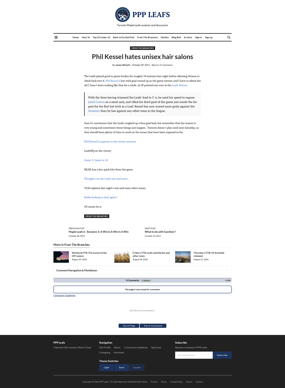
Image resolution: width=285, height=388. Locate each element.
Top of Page (129, 325)
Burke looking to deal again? (100, 197)
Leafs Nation (179, 85)
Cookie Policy (176, 381)
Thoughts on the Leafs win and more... (107, 178)
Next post (150, 228)
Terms (164, 381)
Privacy (154, 381)
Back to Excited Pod (123, 37)
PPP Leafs (151, 14)
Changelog (104, 352)
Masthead (119, 352)
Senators (94, 111)
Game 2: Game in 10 (96, 160)
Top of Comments (153, 325)
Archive (188, 37)
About (117, 347)
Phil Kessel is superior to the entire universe (110, 141)
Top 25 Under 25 (101, 37)
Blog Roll (176, 37)
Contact (199, 381)
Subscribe (222, 355)
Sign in (198, 37)
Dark (121, 367)
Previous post (76, 228)
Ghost (144, 381)
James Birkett (121, 64)
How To (86, 37)
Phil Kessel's (113, 80)
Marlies (165, 37)
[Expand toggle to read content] (227, 270)
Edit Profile (105, 347)
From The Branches (147, 37)
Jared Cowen (96, 102)
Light (106, 367)
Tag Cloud (156, 347)
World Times (84, 347)
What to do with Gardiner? (160, 231)
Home (76, 37)
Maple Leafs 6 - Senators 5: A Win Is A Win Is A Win (99, 231)
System (137, 367)
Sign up (209, 37)
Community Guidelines (136, 347)
